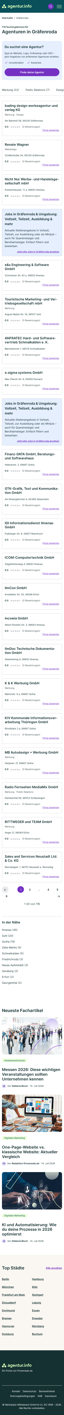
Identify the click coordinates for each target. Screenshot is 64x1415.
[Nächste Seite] (58, 896)
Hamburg (38, 1279)
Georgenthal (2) (12, 982)
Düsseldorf (9, 1302)
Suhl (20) (7, 935)
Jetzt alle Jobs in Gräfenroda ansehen (38, 251)
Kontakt (16, 1391)
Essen (36, 1310)
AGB (40, 1396)
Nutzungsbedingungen (22, 1396)
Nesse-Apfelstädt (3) (15, 965)
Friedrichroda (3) (12, 959)
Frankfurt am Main (13, 1294)
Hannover (8, 1326)
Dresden (37, 1318)
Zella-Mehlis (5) (11, 947)
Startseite (7, 17)
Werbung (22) (10, 89)
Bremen (7, 1318)
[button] (50, 6)
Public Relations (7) (38, 89)
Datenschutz (29, 1391)
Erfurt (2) (8, 977)
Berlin (5, 1279)
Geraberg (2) (10, 971)
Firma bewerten (51, 130)
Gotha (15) (8, 941)
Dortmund (8, 1310)
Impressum (51, 1396)
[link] (32, 118)
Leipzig (36, 1302)
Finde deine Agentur (32, 72)
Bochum (37, 1334)
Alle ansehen (54, 1268)
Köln (35, 1287)
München (8, 1287)
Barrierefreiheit (47, 1391)
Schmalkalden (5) (13, 953)
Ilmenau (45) (10, 929)
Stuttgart (37, 1294)
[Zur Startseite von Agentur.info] (17, 6)
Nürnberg (38, 1326)
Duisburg (8, 1334)
